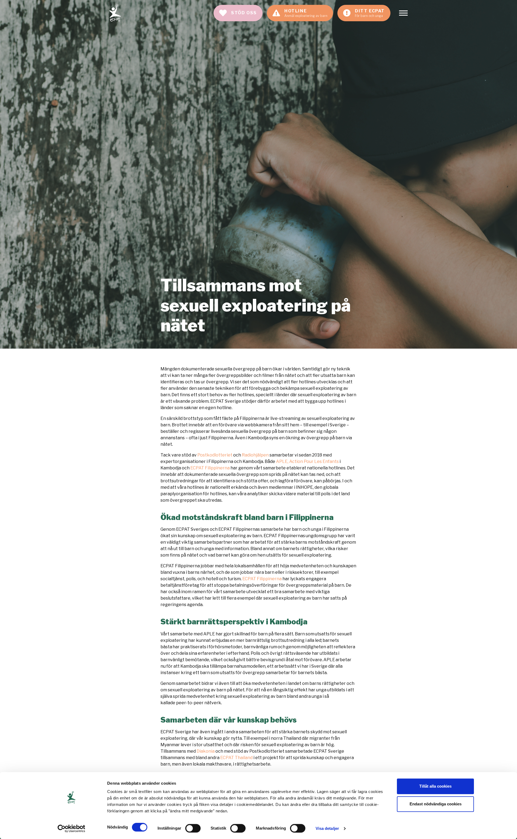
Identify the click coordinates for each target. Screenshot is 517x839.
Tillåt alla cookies (435, 786)
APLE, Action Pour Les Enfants (307, 461)
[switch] (193, 828)
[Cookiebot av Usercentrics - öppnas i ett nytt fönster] (71, 828)
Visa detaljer (327, 828)
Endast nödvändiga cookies (436, 804)
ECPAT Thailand (236, 757)
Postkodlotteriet (215, 455)
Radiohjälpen (255, 455)
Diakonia (206, 751)
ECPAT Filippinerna (210, 467)
